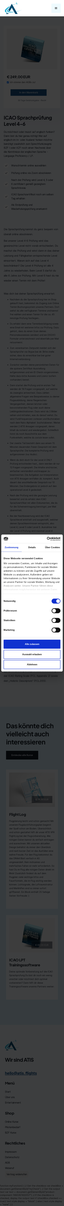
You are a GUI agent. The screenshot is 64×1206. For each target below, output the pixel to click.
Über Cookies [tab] (52, 547)
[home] (12, 8)
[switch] (56, 610)
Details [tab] (32, 547)
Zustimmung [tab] (11, 547)
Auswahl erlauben (32, 654)
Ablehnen (32, 664)
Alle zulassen (32, 644)
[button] (56, 8)
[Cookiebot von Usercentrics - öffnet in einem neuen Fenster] (46, 539)
